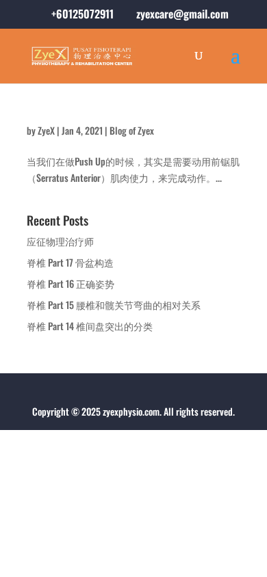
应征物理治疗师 (60, 241)
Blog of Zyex (132, 130)
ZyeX (46, 130)
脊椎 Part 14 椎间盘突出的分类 (90, 326)
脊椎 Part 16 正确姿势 (70, 283)
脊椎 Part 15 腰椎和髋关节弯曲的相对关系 (114, 304)
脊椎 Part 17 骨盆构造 (70, 262)
